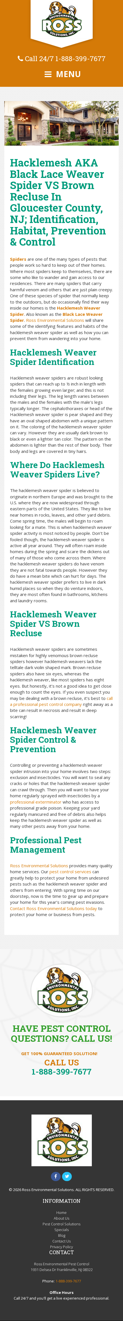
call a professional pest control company (61, 701)
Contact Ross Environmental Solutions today (53, 908)
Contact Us (61, 1241)
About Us (61, 1218)
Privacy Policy (61, 1246)
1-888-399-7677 (80, 58)
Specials (61, 1229)
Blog (61, 1235)
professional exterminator (35, 802)
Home (61, 1212)
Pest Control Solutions (61, 1223)
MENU (67, 74)
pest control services (70, 871)
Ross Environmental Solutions (55, 320)
